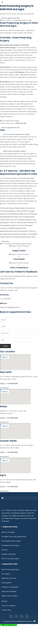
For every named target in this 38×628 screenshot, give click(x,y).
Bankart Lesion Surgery (10, 596)
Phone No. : (5, 294)
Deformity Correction (9, 578)
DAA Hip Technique (8, 532)
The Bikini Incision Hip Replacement (14, 537)
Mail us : (3, 303)
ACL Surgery (6, 574)
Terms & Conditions (8, 606)
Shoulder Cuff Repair (9, 554)
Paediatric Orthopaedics (10, 587)
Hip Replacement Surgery (10, 545)
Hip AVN (4, 550)
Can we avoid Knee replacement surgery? (16, 134)
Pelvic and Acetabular (9, 591)
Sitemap (4, 601)
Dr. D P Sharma (19, 621)
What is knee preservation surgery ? (14, 151)
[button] (19, 134)
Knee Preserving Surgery (10, 558)
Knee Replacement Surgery (11, 541)
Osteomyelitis (6, 583)
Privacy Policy (6, 610)
